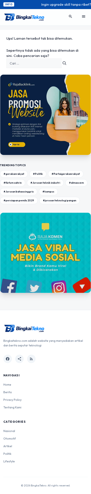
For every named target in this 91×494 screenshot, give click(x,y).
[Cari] (64, 63)
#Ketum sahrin (13, 182)
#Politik (38, 173)
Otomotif (9, 438)
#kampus (48, 191)
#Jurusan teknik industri (45, 182)
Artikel (7, 446)
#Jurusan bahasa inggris (19, 191)
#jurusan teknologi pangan (59, 200)
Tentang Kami (12, 407)
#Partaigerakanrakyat (66, 173)
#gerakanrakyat (14, 173)
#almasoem (76, 182)
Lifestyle (9, 461)
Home (7, 384)
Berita (7, 392)
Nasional (9, 431)
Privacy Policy (12, 400)
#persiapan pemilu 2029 (19, 200)
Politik (7, 454)
